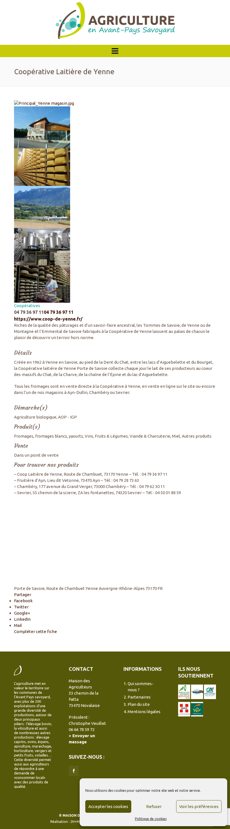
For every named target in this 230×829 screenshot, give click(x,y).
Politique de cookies (151, 819)
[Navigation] (115, 51)
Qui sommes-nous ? (140, 686)
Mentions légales (144, 711)
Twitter (21, 606)
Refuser (154, 806)
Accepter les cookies (108, 806)
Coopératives (27, 305)
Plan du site (139, 704)
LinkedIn (22, 619)
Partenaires (139, 697)
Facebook (23, 600)
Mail (18, 625)
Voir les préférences (199, 806)
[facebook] (74, 771)
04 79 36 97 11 (58, 312)
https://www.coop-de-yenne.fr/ (48, 318)
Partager (22, 594)
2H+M (75, 821)
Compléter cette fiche (35, 631)
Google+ (22, 613)
